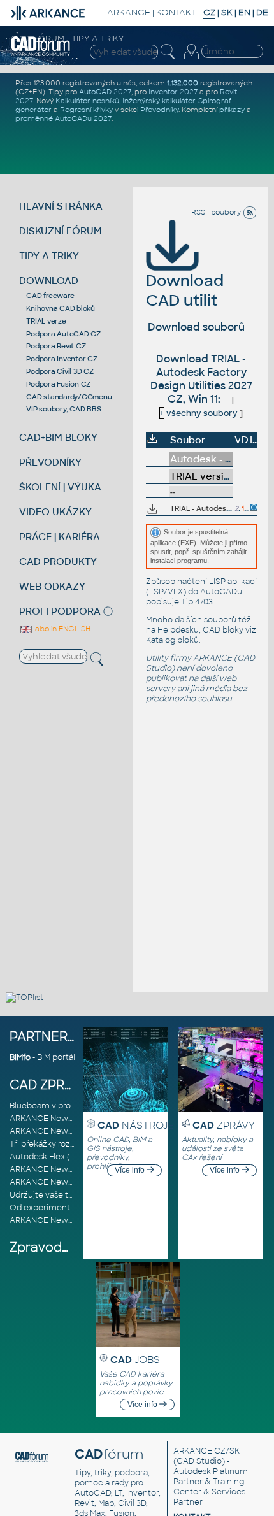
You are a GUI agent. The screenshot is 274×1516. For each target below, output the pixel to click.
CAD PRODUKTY (58, 561)
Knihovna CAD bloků (60, 308)
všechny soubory (199, 413)
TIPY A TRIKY (49, 256)
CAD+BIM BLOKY (58, 437)
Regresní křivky (86, 109)
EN (244, 12)
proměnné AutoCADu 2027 (63, 118)
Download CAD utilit (185, 290)
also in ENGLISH (61, 628)
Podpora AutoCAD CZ (63, 333)
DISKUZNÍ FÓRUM (60, 231)
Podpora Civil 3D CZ (59, 371)
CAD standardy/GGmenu (69, 396)
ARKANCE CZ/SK (206, 1451)
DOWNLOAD (48, 281)
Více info (131, 1170)
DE (262, 12)
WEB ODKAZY (52, 586)
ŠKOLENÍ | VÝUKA (60, 487)
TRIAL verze (46, 321)
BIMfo (20, 1057)
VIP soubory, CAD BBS (63, 408)
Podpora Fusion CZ (58, 384)
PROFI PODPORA (60, 611)
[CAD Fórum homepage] (41, 54)
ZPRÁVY (223, 1125)
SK (227, 12)
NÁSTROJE (135, 1125)
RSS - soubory (217, 212)
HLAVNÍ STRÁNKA (61, 206)
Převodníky (159, 109)
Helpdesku (178, 630)
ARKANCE (128, 12)
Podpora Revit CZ (55, 345)
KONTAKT (176, 12)
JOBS (135, 1360)
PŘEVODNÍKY (50, 462)
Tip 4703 (197, 602)
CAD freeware (50, 295)
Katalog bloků (172, 640)
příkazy (232, 109)
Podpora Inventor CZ (61, 358)
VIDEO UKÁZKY (55, 512)
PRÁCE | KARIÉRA (59, 537)
